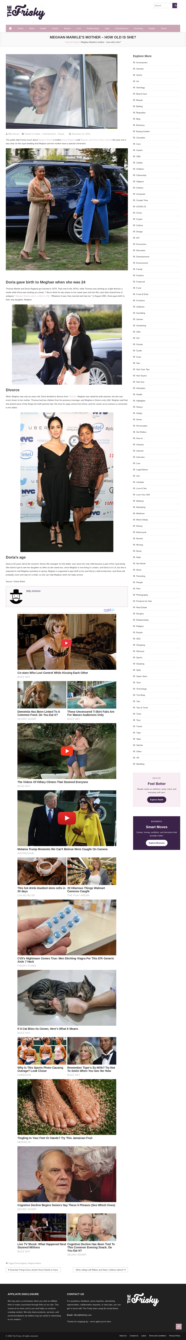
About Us (123, 1336)
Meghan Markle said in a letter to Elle (33, 296)
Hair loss (140, 382)
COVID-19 (141, 206)
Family (139, 269)
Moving (139, 545)
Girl (138, 338)
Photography (142, 595)
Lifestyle (140, 482)
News (31, 28)
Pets (138, 588)
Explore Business (157, 843)
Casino (139, 150)
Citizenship (141, 175)
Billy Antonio (13, 134)
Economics (141, 244)
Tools (138, 714)
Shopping (140, 645)
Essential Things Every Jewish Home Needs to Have (34, 1270)
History (139, 407)
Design (139, 231)
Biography (141, 112)
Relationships (93, 28)
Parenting (138, 28)
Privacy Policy (174, 1336)
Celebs (55, 28)
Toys (138, 720)
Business (140, 125)
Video (139, 751)
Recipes (140, 613)
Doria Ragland (69, 140)
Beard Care (141, 94)
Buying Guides (143, 131)
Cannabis (140, 137)
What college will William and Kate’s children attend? (100, 1270)
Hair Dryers (141, 375)
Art (137, 81)
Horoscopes (141, 426)
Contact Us (134, 1336)
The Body (140, 695)
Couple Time (142, 200)
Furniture (140, 300)
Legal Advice (142, 469)
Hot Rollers (141, 432)
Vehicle (139, 745)
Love (78, 28)
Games (139, 319)
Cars (138, 144)
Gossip (139, 344)
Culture (139, 225)
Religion (140, 626)
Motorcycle (141, 532)
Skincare (140, 651)
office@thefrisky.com (83, 1315)
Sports (139, 657)
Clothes (139, 188)
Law (138, 463)
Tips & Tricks (142, 707)
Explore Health (156, 800)
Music (139, 551)
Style (107, 28)
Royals (152, 28)
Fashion (140, 275)
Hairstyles (140, 388)
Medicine (140, 513)
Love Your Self (143, 494)
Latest (143, 1336)
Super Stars (141, 676)
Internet (139, 451)
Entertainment (121, 28)
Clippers (140, 181)
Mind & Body (142, 520)
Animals (140, 69)
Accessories (141, 62)
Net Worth (141, 563)
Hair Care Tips (143, 369)
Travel (163, 28)
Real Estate (141, 607)
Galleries (140, 307)
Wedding (140, 764)
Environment (142, 263)
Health (43, 28)
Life (138, 476)
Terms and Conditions (157, 1336)
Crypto (139, 219)
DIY (138, 238)
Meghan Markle (45, 140)
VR (137, 758)
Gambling (140, 313)
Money (139, 526)
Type (138, 732)
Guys (138, 357)
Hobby (139, 413)
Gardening (141, 325)
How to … (140, 438)
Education (140, 250)
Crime (139, 213)
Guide (139, 350)
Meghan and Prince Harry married (96, 140)
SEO (138, 639)
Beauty (139, 100)
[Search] (174, 5)
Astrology (140, 87)
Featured (140, 282)
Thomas (72, 396)
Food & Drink (142, 294)
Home (20, 28)
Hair (138, 363)
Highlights (140, 401)
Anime (139, 75)
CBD (138, 156)
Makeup (140, 501)
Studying (140, 664)
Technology (141, 689)
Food (138, 288)
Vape (138, 739)
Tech (138, 682)
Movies (67, 28)
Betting (139, 106)
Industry (140, 444)
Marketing (140, 507)
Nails (138, 557)
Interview (140, 457)
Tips (138, 701)
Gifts (138, 332)
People (139, 582)
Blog (138, 119)
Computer (140, 194)
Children (140, 169)
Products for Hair (144, 601)
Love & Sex (141, 488)
